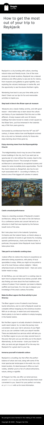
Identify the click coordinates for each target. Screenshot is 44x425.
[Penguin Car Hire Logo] (10, 10)
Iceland (10, 380)
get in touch (8, 385)
